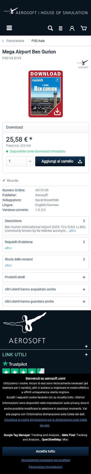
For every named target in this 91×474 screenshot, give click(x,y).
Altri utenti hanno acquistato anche (30, 289)
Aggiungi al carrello (57, 161)
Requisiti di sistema (19, 242)
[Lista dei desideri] (61, 28)
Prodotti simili (15, 277)
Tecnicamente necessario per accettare (45, 460)
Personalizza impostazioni (45, 467)
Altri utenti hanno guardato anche (29, 301)
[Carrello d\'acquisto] (83, 28)
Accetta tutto (45, 451)
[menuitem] (9, 28)
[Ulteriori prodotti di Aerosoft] (83, 64)
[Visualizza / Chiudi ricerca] (50, 28)
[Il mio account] (72, 28)
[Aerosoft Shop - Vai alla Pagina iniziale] (45, 13)
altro (72, 231)
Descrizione (13, 221)
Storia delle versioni (19, 259)
